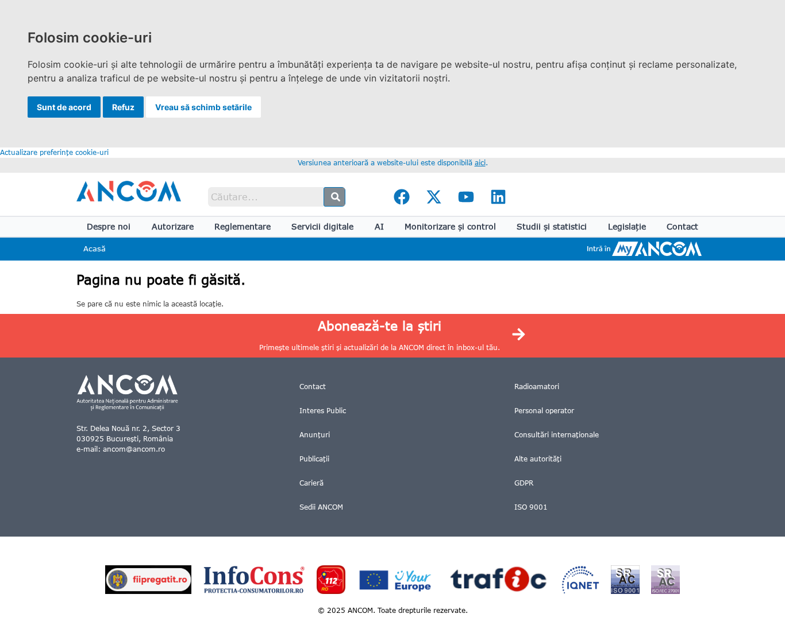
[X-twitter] (434, 197)
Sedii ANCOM (321, 507)
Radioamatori (536, 386)
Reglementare (242, 226)
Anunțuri (314, 434)
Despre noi (108, 226)
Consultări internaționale (556, 434)
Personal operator (544, 410)
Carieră (311, 483)
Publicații (314, 459)
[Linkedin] (498, 197)
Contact (682, 226)
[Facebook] (402, 197)
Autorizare (173, 226)
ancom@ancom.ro (134, 449)
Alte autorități (537, 459)
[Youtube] (466, 197)
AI (379, 226)
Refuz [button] (123, 107)
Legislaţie (627, 226)
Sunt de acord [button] (64, 107)
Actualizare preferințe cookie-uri (54, 152)
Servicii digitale (322, 226)
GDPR (523, 483)
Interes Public (322, 410)
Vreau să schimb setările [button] (203, 107)
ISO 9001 (531, 507)
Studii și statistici (552, 226)
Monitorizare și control (450, 226)
